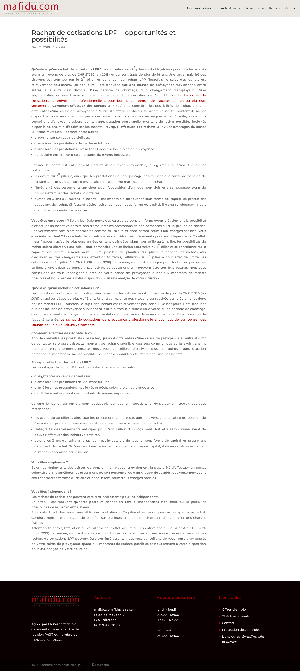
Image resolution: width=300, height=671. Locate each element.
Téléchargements (236, 616)
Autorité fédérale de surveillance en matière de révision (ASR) (55, 629)
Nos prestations (199, 8)
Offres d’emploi (234, 609)
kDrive (231, 642)
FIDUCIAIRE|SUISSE (46, 640)
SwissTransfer (253, 636)
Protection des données (241, 630)
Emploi (274, 8)
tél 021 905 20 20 (107, 625)
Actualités (229, 8)
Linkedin (101, 665)
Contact (291, 8)
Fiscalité (58, 47)
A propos (253, 8)
